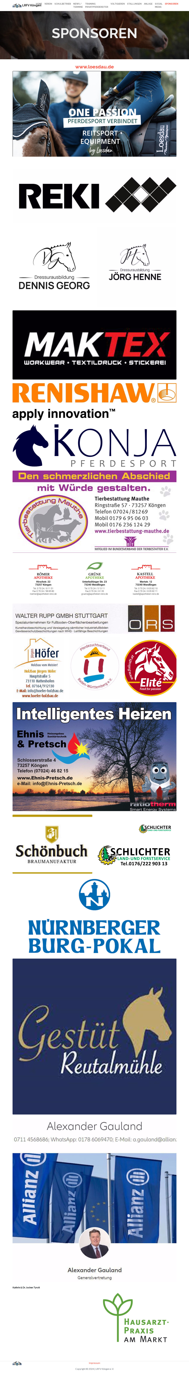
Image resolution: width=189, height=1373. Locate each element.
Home (39, 4)
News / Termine (78, 5)
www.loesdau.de (94, 66)
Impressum (94, 1362)
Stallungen (134, 4)
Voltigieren (118, 4)
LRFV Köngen (27, 5)
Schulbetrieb (62, 4)
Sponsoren (171, 4)
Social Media (159, 5)
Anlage (148, 4)
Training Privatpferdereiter (96, 5)
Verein (48, 4)
